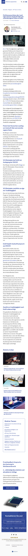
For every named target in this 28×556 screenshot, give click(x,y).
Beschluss (17, 116)
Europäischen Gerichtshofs (10, 93)
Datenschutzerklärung (17, 545)
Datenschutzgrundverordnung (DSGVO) (13, 97)
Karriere (8, 545)
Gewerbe (7, 447)
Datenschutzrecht (9, 439)
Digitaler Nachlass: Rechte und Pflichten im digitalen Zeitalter (12, 441)
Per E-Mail (5, 528)
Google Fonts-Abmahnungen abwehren (12, 436)
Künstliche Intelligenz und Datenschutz (11, 430)
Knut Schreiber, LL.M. (15, 27)
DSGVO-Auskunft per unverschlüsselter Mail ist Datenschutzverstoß (14, 369)
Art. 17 (5, 49)
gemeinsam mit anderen (10, 260)
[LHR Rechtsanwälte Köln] (3, 2)
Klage (21, 165)
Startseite (5, 9)
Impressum (14, 546)
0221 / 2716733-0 (20, 528)
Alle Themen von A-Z (10, 449)
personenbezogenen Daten (10, 105)
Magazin (10, 9)
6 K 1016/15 (15, 118)
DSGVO (5, 146)
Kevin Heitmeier (15, 20)
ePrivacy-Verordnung (10, 433)
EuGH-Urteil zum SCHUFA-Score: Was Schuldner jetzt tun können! (13, 391)
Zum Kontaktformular (14, 521)
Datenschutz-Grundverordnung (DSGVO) (13, 424)
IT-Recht (7, 427)
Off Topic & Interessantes (18, 9)
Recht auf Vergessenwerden (12, 445)
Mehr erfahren (10, 488)
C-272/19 (7, 101)
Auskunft (5, 103)
